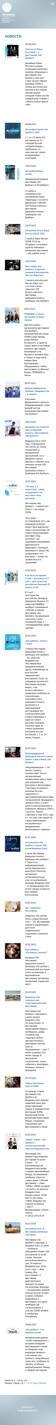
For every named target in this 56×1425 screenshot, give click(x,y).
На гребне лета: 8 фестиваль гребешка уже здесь (36, 1231)
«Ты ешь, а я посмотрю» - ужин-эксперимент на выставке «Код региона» (35, 492)
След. (35, 1383)
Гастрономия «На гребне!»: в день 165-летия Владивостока (36, 845)
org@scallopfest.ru (27, 1410)
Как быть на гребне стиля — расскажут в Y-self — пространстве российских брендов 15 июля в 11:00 (37, 581)
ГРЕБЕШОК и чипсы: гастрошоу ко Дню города (34, 317)
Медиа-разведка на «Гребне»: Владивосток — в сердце (37, 391)
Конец (43, 1383)
